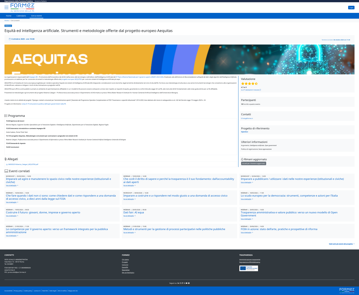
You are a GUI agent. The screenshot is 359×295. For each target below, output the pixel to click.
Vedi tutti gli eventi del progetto (341, 244)
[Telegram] (189, 283)
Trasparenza (246, 255)
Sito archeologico (128, 273)
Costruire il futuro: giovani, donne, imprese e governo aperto (43, 212)
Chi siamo (125, 260)
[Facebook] (182, 283)
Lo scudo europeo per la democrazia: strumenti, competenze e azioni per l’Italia (289, 195)
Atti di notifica (62, 291)
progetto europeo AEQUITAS (71, 79)
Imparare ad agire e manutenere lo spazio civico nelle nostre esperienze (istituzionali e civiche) (58, 180)
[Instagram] (180, 283)
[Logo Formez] (22, 7)
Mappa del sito (73, 291)
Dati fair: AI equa (133, 212)
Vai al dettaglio (11, 185)
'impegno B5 (33, 77)
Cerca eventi (36, 15)
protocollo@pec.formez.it (17, 272)
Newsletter (126, 270)
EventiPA (125, 267)
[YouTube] (186, 283)
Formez (126, 255)
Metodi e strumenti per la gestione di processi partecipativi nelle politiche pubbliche (174, 229)
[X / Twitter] (184, 283)
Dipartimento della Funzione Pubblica (18, 1)
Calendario (21, 15)
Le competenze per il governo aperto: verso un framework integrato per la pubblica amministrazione (57, 230)
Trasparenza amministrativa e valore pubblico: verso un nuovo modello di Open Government (289, 214)
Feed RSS (45, 291)
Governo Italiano (41, 1)
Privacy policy (18, 291)
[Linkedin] (178, 283)
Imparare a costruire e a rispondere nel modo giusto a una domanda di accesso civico (175, 195)
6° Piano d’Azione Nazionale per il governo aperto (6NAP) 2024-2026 (140, 77)
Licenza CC (37, 291)
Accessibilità (8, 291)
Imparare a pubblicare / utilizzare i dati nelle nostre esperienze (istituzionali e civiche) (292, 179)
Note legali (53, 291)
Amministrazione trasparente (249, 260)
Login (351, 8)
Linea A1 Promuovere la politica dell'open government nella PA (44, 104)
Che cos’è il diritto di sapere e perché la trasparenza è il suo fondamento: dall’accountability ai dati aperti (178, 180)
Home (8, 15)
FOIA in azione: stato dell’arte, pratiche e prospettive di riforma (279, 229)
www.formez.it (9, 270)
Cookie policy (28, 291)
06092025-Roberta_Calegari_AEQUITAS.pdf (23, 164)
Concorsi (125, 265)
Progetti (125, 262)
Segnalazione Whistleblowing (249, 262)
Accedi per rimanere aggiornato (253, 163)
